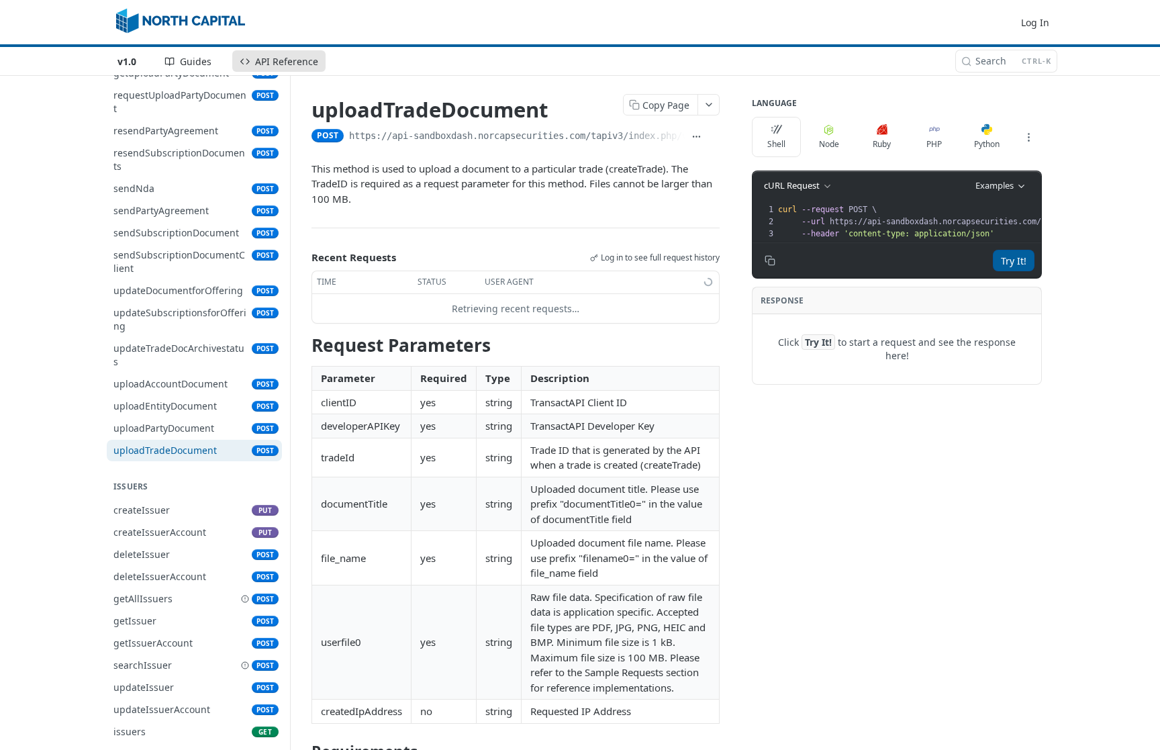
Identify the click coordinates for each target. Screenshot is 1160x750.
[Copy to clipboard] (714, 137)
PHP (934, 144)
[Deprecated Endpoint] (245, 599)
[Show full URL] (696, 137)
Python (987, 144)
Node (829, 144)
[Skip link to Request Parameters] (302, 345)
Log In (1035, 22)
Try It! (1013, 260)
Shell (776, 144)
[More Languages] (1028, 137)
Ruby (882, 144)
